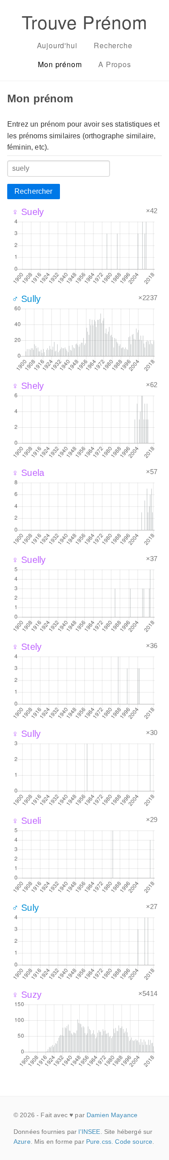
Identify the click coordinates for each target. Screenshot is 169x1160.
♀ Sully (26, 734)
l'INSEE (89, 1131)
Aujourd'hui (57, 45)
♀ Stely (26, 647)
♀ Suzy (26, 995)
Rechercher (33, 191)
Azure (22, 1141)
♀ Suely (28, 212)
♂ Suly (25, 908)
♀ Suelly (29, 560)
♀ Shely (28, 386)
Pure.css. (99, 1141)
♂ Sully (26, 299)
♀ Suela (28, 473)
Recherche (113, 45)
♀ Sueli (26, 821)
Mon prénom (60, 64)
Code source (133, 1141)
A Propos (114, 64)
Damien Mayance (112, 1115)
